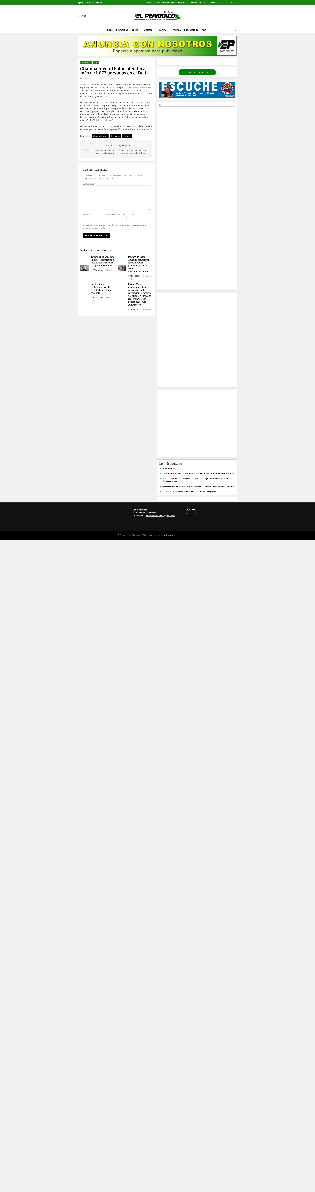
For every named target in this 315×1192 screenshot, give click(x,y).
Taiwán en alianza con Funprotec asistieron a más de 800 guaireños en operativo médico (184, 3)
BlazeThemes (167, 535)
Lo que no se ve (168, 468)
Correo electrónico (115, 214)
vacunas (127, 136)
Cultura (162, 30)
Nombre (87, 214)
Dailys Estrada (88, 78)
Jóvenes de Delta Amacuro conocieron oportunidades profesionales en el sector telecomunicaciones (139, 264)
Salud (96, 62)
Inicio (110, 30)
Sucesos (148, 30)
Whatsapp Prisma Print (197, 72)
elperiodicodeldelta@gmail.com (160, 515)
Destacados (122, 30)
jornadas (115, 136)
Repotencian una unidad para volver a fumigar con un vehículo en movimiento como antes (198, 486)
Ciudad (135, 30)
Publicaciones (191, 30)
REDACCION (98, 270)
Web (132, 214)
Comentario (89, 184)
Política (177, 30)
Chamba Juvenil (100, 136)
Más (204, 30)
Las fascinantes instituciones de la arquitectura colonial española (101, 288)
